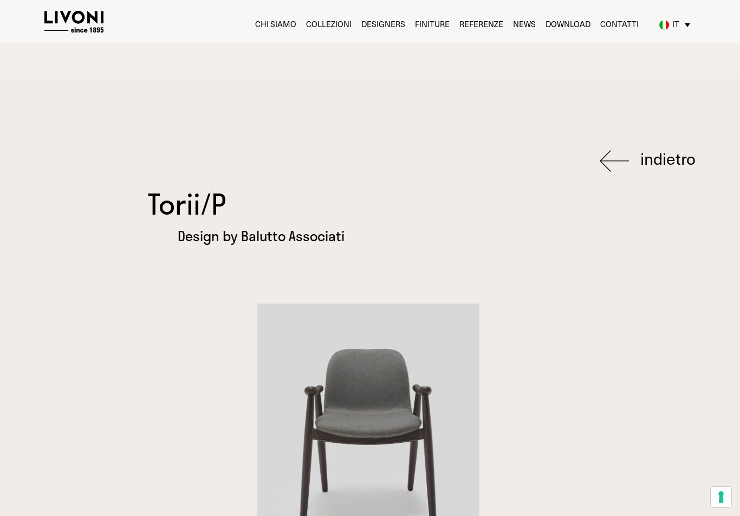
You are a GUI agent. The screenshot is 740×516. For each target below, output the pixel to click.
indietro (666, 159)
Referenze (481, 24)
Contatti (619, 24)
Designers (383, 24)
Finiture (432, 24)
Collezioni (329, 24)
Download (568, 24)
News (524, 24)
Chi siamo (275, 24)
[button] (675, 25)
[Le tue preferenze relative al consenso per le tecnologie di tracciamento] (721, 497)
